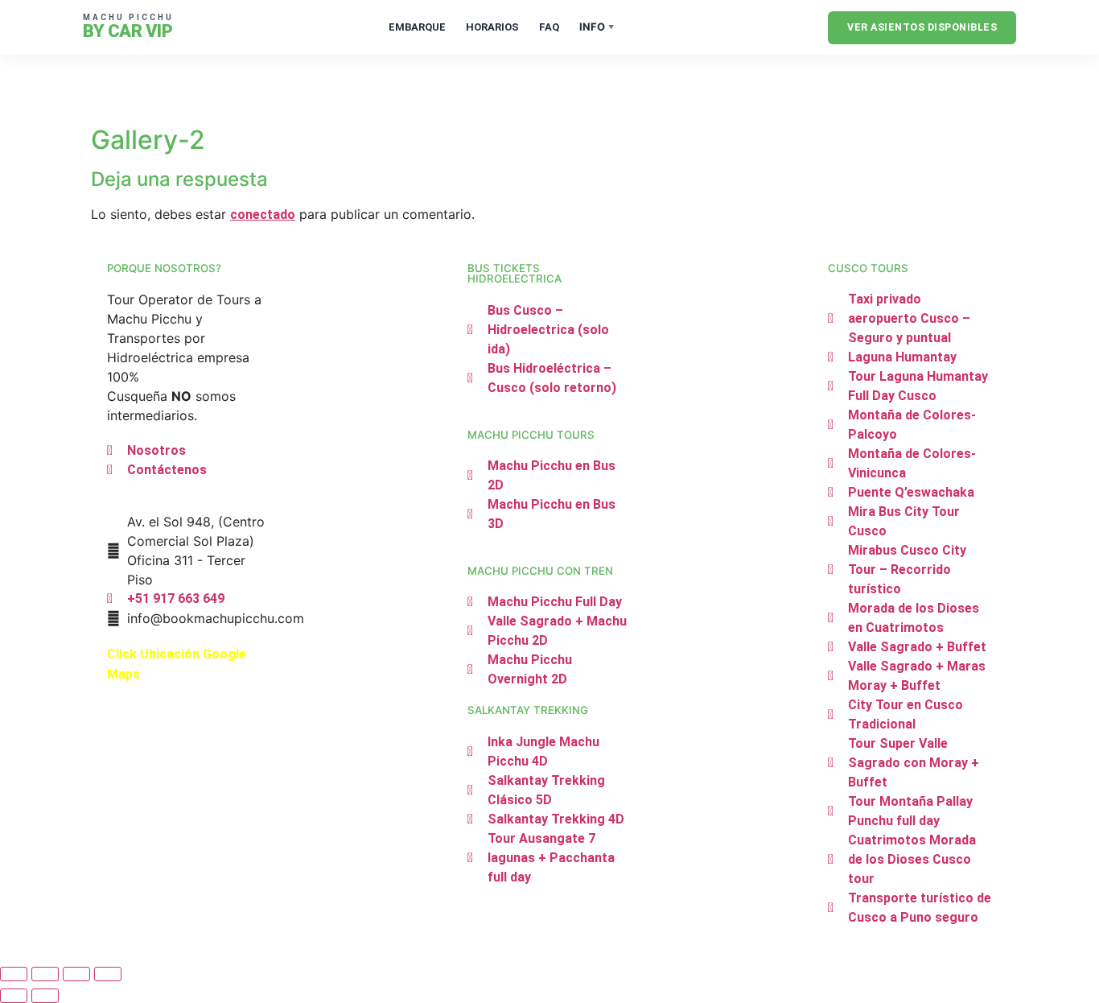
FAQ (549, 27)
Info (596, 26)
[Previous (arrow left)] (13, 996)
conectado (262, 214)
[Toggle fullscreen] (45, 974)
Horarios (492, 27)
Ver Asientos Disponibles (922, 27)
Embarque (417, 27)
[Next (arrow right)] (45, 996)
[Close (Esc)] (107, 974)
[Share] (76, 974)
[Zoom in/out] (13, 974)
